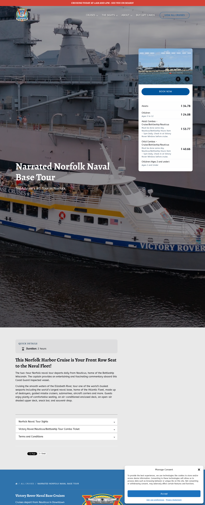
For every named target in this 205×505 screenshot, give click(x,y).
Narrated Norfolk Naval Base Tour (59, 484)
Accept (164, 493)
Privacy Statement (174, 500)
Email (43, 454)
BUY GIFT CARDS (145, 15)
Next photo (187, 79)
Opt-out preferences (155, 500)
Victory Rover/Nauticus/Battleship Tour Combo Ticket (49, 429)
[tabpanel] (166, 66)
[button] (198, 469)
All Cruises (28, 484)
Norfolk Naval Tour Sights (33, 421)
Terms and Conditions (31, 436)
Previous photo (178, 79)
